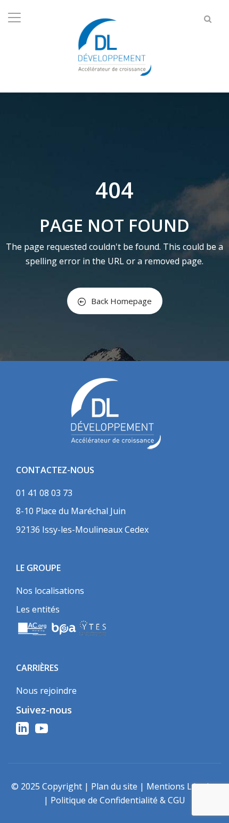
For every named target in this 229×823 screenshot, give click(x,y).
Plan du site (114, 786)
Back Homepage (121, 301)
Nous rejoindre (46, 690)
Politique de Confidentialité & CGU (118, 800)
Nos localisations (50, 591)
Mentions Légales (182, 786)
